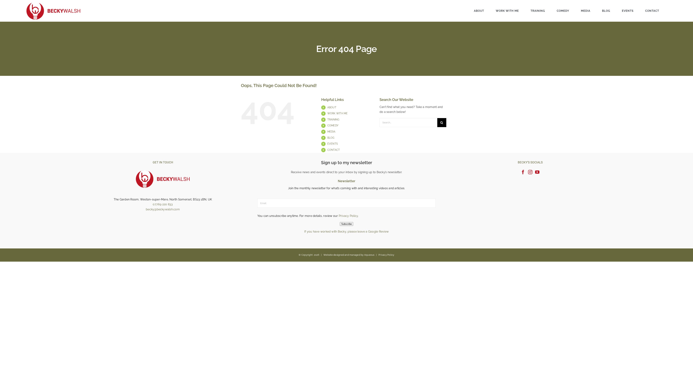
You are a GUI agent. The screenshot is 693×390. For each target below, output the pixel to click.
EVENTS (332, 143)
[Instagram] (530, 172)
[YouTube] (537, 172)
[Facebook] (523, 172)
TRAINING (333, 119)
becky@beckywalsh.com (163, 209)
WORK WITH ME (337, 113)
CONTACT (333, 149)
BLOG (330, 137)
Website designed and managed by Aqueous (348, 255)
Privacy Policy (348, 216)
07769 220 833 (163, 204)
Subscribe (346, 224)
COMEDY (332, 125)
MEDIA (331, 131)
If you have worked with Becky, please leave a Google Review (346, 231)
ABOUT (331, 107)
